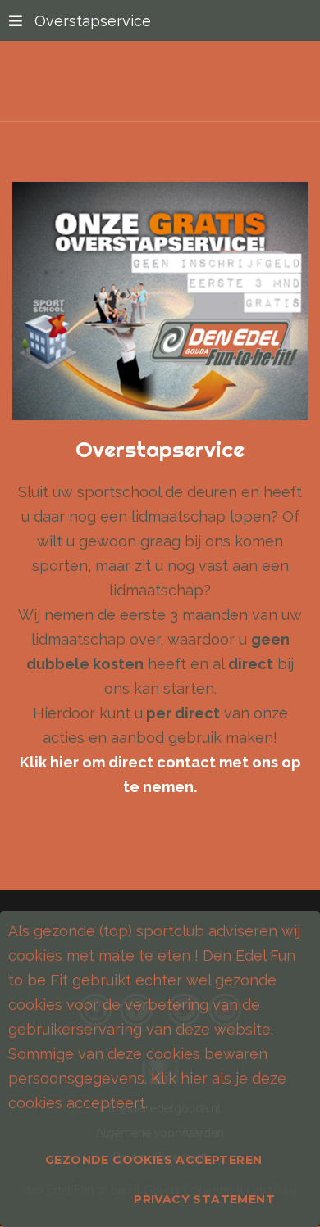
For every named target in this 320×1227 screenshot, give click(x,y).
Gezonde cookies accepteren (153, 1159)
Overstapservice (92, 20)
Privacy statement (204, 1199)
